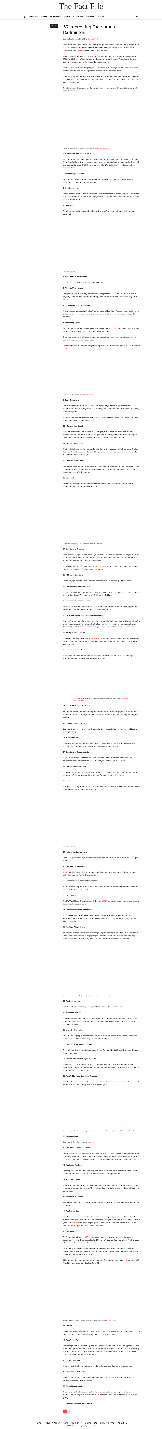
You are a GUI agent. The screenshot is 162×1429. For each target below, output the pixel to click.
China (119, 656)
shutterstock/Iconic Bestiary (130, 1131)
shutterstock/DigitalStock (102, 148)
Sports (67, 17)
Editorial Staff (93, 39)
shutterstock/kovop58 (75, 543)
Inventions (78, 17)
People (44, 17)
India (111, 656)
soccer (86, 729)
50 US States (55, 17)
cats (98, 1395)
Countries (33, 17)
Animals (100, 17)
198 (104, 79)
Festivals (90, 17)
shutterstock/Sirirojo (112, 1320)
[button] (137, 17)
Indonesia (91, 1142)
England (80, 50)
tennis (70, 484)
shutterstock (89, 394)
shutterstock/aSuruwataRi (102, 996)
